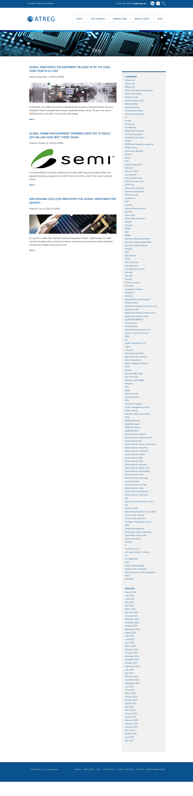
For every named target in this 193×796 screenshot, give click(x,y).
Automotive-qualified (134, 151)
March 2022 (130, 710)
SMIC (127, 525)
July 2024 (129, 669)
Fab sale (128, 272)
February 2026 (131, 612)
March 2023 (130, 693)
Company (77, 769)
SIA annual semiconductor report (139, 501)
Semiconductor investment (136, 451)
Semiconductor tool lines (135, 484)
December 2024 (132, 656)
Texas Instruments (133, 538)
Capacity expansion (133, 164)
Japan (127, 346)
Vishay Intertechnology (135, 565)
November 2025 (132, 622)
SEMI (127, 417)
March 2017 (130, 730)
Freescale (129, 285)
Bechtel (128, 154)
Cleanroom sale (131, 194)
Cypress (128, 205)
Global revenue (131, 302)
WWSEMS (129, 579)
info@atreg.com (139, 3)
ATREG (128, 141)
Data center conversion (135, 218)
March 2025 (130, 646)
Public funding (131, 410)
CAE (127, 161)
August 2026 (130, 592)
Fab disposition (131, 265)
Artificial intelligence (134, 134)
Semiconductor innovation (136, 447)
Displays (128, 225)
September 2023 (132, 683)
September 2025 (132, 629)
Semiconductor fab (133, 441)
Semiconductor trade (134, 488)
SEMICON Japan (132, 424)
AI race (128, 120)
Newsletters (89, 769)
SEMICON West (131, 430)
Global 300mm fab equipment (137, 299)
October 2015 (131, 733)
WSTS (128, 575)
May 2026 (129, 602)
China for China (131, 171)
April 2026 (129, 605)
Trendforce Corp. (132, 548)
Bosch (127, 157)
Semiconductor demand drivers (138, 437)
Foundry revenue (132, 282)
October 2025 (131, 625)
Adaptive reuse (131, 97)
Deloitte (128, 221)
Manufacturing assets (134, 353)
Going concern (131, 323)
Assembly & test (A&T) (135, 137)
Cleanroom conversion (134, 188)
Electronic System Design (136, 245)
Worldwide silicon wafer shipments (140, 572)
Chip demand (130, 174)
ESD (127, 252)
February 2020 (131, 720)
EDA (127, 232)
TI (126, 545)
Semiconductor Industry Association (141, 444)
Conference (130, 198)
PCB (127, 400)
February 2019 (131, 723)
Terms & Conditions (126, 769)
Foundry (128, 279)
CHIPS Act (129, 184)
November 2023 (132, 679)
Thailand (128, 542)
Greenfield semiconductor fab (138, 329)
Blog (160, 18)
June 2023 (129, 690)
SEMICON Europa (132, 420)
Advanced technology (134, 114)
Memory (128, 370)
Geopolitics (130, 292)
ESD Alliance (130, 255)
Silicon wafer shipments (135, 518)
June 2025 (130, 639)
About (80, 18)
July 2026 (129, 595)
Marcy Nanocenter (133, 360)
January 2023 (131, 696)
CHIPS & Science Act (134, 181)
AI (126, 117)
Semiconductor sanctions (136, 464)
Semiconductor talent (134, 474)
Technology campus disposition (138, 532)
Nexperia (129, 383)
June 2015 (129, 737)
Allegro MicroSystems (134, 130)
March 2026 (130, 609)
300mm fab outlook (133, 93)
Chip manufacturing (133, 178)
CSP (127, 201)
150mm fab (130, 80)
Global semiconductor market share (140, 312)
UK (126, 555)
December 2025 (132, 619)
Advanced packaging (134, 110)
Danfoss (128, 211)
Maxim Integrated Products (136, 363)
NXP (127, 387)
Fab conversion (131, 262)
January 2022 (131, 713)
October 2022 (131, 700)
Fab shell (129, 275)
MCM (127, 366)
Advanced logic (131, 103)
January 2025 (131, 652)
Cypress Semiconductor (135, 208)
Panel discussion (132, 397)
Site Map (140, 769)
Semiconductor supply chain (137, 467)
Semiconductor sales (134, 461)
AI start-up (129, 124)
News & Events (142, 18)
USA (127, 562)
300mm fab (130, 87)
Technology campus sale (135, 535)
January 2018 (131, 727)
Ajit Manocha (130, 127)
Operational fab (131, 393)
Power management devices (137, 407)
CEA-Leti (129, 167)
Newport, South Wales (134, 380)
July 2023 (129, 686)
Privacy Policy (109, 769)
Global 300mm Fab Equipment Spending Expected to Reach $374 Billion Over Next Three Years (70, 135)
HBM (127, 336)
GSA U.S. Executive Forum (136, 333)
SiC (126, 505)
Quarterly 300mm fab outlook (137, 414)
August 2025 (130, 632)
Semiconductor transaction (136, 491)
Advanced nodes (132, 107)
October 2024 (131, 663)
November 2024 (132, 659)
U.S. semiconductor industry (137, 552)
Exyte (127, 258)
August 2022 (130, 703)
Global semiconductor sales (136, 316)
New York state (131, 376)
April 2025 (129, 642)
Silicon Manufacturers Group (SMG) (140, 511)
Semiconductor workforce (136, 494)
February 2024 (131, 676)
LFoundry (129, 350)
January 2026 (131, 615)
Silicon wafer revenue (134, 515)
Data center (130, 215)
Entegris (128, 248)
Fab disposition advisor (135, 269)
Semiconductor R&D (134, 457)
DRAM (128, 228)
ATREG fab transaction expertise (139, 144)
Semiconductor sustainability (137, 471)
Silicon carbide (131, 508)
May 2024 (129, 673)
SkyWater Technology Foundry (138, 521)
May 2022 (129, 706)
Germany (129, 296)
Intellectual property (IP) (135, 343)
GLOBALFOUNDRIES (134, 319)
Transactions (120, 18)
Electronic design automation (137, 238)
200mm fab (130, 83)
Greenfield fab (131, 326)
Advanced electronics (134, 100)
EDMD (127, 235)
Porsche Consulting (133, 403)
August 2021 (130, 716)
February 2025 (131, 649)
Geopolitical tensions (134, 289)
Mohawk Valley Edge (134, 373)
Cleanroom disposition (134, 191)
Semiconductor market (135, 454)
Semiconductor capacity (135, 434)
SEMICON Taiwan (132, 427)
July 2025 (129, 636)
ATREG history (131, 147)
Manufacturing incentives (136, 356)
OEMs (127, 390)
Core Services (98, 18)
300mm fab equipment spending (139, 90)
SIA (126, 498)
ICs (126, 339)
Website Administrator (155, 769)
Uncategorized (131, 558)
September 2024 (132, 666)
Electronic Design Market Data (138, 242)
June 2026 (130, 599)
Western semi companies (136, 569)
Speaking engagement (134, 528)
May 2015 (129, 740)
